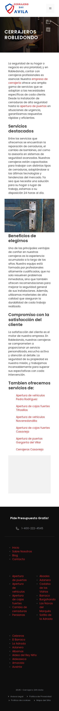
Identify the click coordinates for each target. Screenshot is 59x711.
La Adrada (19, 643)
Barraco (44, 595)
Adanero (45, 580)
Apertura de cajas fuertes (18, 599)
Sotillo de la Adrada (45, 617)
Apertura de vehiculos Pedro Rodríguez (30, 397)
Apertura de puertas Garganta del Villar (29, 440)
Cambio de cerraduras (19, 609)
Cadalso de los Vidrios (45, 587)
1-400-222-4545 (32, 528)
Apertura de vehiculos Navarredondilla (30, 419)
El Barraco (18, 639)
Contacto (18, 559)
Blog (15, 555)
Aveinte (17, 667)
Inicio (15, 547)
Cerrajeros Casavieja (29, 449)
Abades (44, 576)
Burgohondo (47, 599)
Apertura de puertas (19, 578)
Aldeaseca (19, 659)
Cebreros (18, 636)
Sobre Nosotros (22, 551)
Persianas (18, 615)
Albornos (17, 651)
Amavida (18, 663)
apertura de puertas (33, 106)
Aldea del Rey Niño (24, 655)
